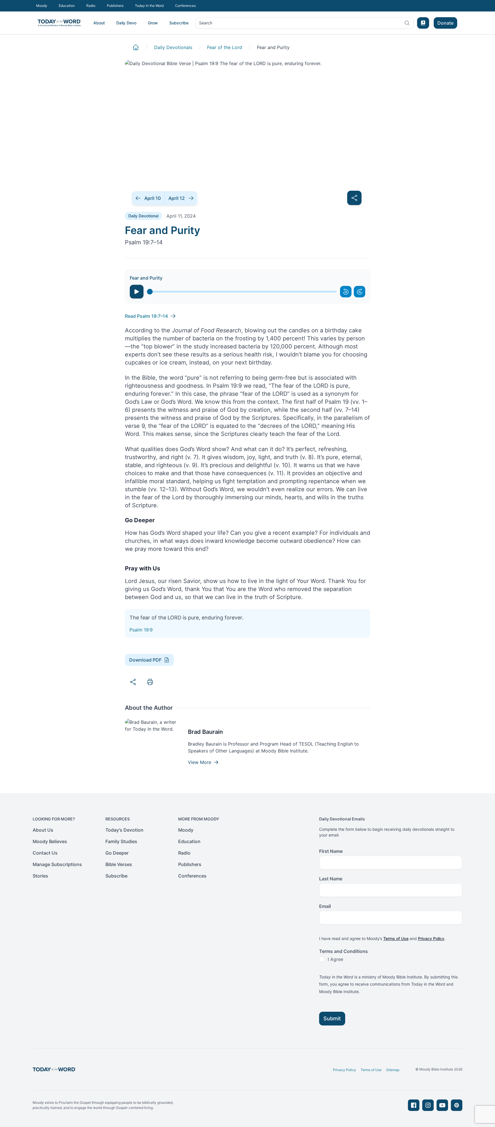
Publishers (115, 5)
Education (67, 5)
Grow (153, 22)
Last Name (330, 879)
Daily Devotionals (173, 47)
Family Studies (121, 841)
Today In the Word (149, 5)
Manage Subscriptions (57, 864)
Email (325, 906)
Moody (41, 5)
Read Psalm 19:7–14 (146, 316)
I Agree (335, 959)
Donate (445, 23)
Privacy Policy (431, 938)
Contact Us (45, 853)
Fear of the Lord (224, 47)
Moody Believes (50, 841)
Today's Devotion (124, 830)
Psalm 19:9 (141, 630)
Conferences (185, 5)
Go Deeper (117, 853)
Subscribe (178, 22)
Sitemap (392, 1070)
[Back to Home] (135, 47)
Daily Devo (126, 22)
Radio (90, 5)
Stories (40, 876)
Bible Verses (118, 864)
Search (205, 24)
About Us (43, 830)
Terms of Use (395, 938)
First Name (331, 851)
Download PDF (145, 660)
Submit (332, 1018)
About (99, 22)
